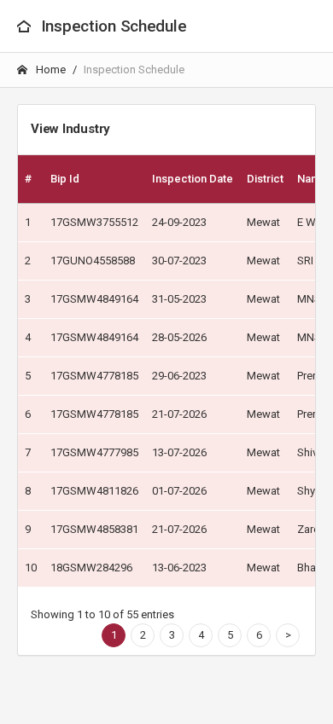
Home (49, 69)
